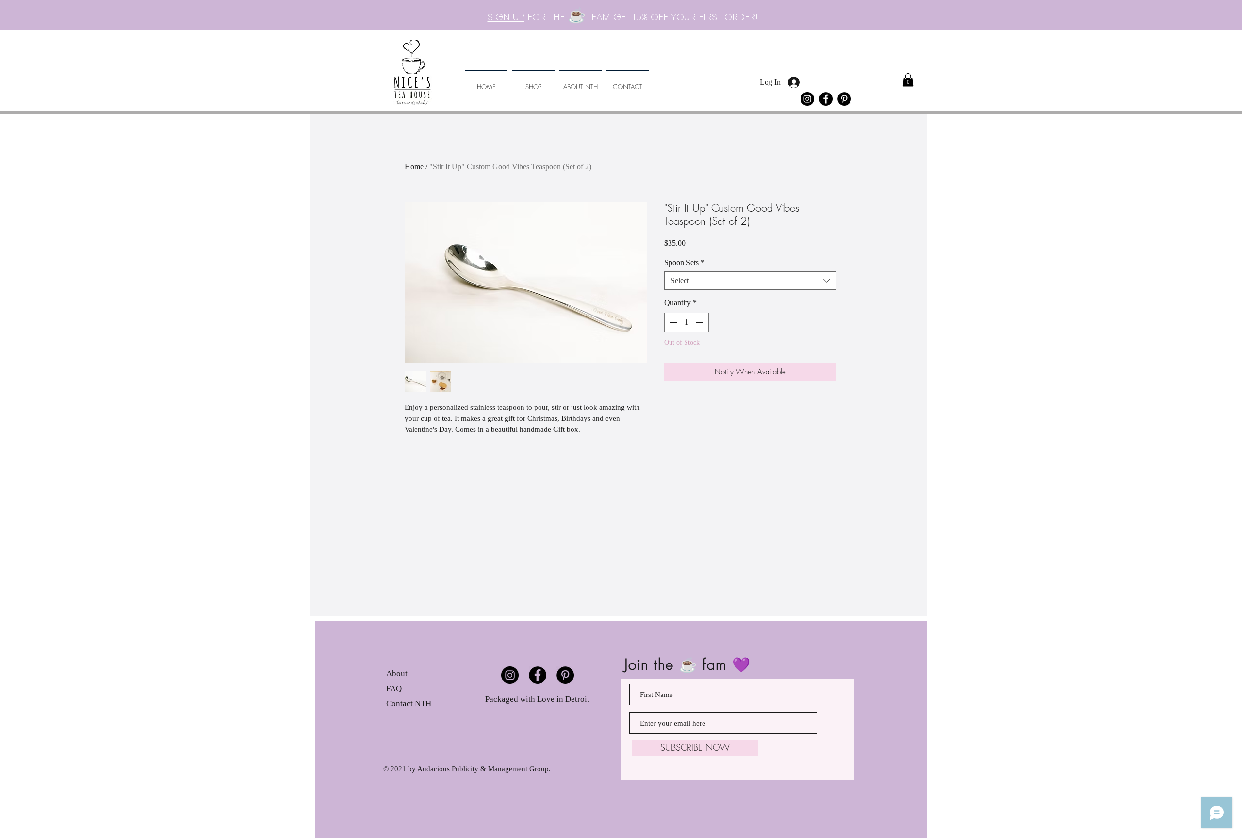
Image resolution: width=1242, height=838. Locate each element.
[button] (908, 79)
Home (414, 166)
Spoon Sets (684, 262)
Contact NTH (408, 703)
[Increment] (700, 322)
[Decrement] (672, 322)
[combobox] (750, 280)
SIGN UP (506, 17)
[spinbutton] (686, 322)
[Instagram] (807, 99)
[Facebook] (826, 99)
